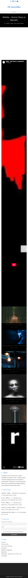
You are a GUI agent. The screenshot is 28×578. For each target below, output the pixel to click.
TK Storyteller (14, 6)
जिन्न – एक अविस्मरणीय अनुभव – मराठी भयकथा (14, 424)
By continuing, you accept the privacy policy (13, 531)
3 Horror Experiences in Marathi (14, 324)
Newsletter (4, 552)
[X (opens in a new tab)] (11, 1)
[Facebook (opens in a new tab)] (13, 1)
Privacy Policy (4, 544)
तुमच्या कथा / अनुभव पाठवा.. (7, 550)
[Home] (4, 23)
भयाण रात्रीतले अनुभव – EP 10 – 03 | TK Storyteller (13, 369)
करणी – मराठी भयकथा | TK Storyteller (14, 399)
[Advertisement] (14, 45)
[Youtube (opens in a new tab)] (17, 1)
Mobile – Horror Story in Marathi (17, 23)
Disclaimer (4, 548)
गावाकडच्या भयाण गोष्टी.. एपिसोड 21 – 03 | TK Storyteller (13, 512)
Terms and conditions (7, 546)
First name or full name (6, 521)
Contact (3, 542)
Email (2, 526)
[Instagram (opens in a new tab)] (15, 1)
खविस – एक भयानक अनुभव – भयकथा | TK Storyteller (13, 345)
